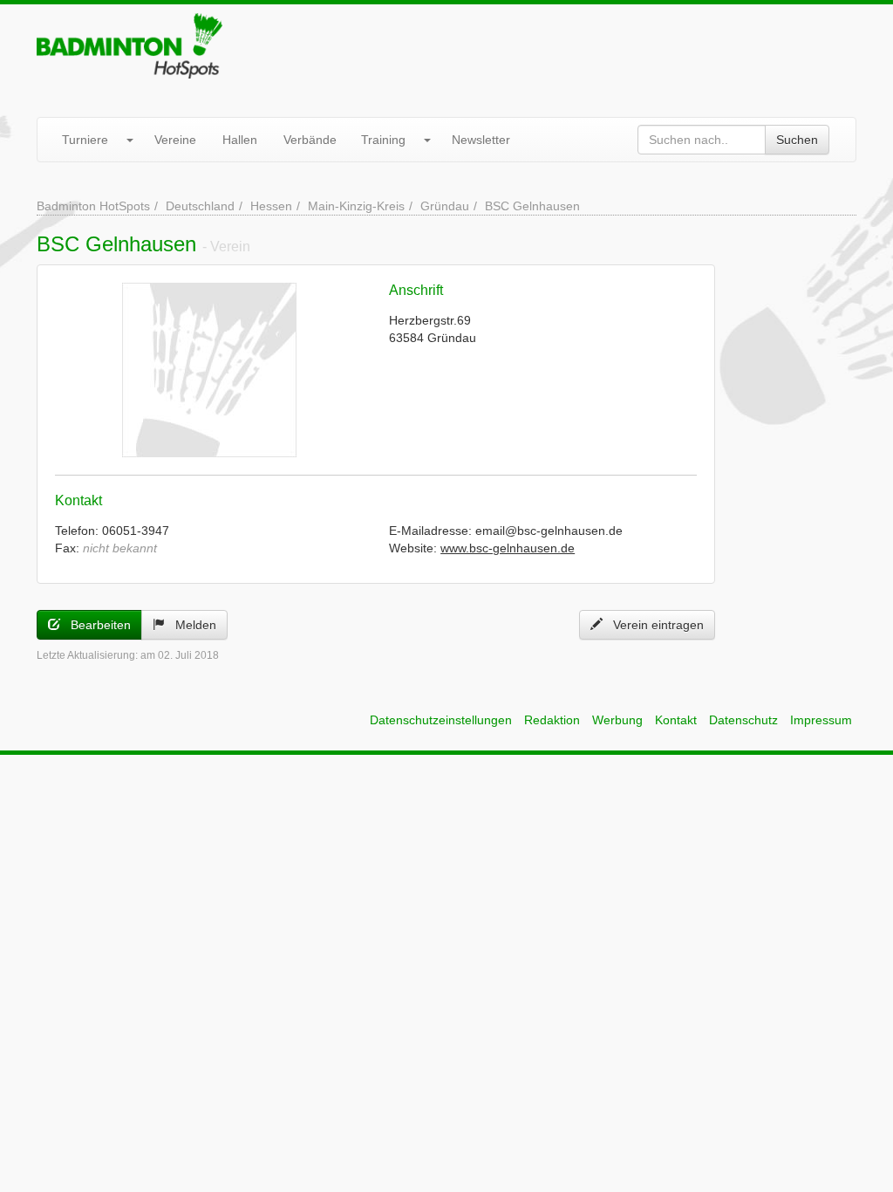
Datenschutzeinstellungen (441, 720)
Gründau (444, 206)
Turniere (85, 140)
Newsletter (481, 140)
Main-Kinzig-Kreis (356, 206)
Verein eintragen (653, 625)
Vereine (175, 140)
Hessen (271, 206)
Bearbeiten (95, 625)
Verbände (310, 140)
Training (383, 140)
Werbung (617, 720)
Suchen (797, 140)
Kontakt (676, 720)
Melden (190, 625)
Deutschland (200, 206)
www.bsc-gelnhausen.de (507, 548)
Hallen (239, 140)
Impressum (821, 720)
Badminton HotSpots (93, 206)
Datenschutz (743, 720)
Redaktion (552, 720)
